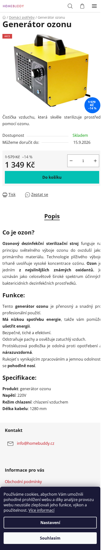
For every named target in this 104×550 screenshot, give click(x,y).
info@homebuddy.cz (35, 443)
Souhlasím (50, 538)
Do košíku (52, 177)
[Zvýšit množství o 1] (95, 161)
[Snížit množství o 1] (71, 161)
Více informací (41, 510)
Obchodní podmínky (23, 481)
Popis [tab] (52, 216)
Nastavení (50, 522)
